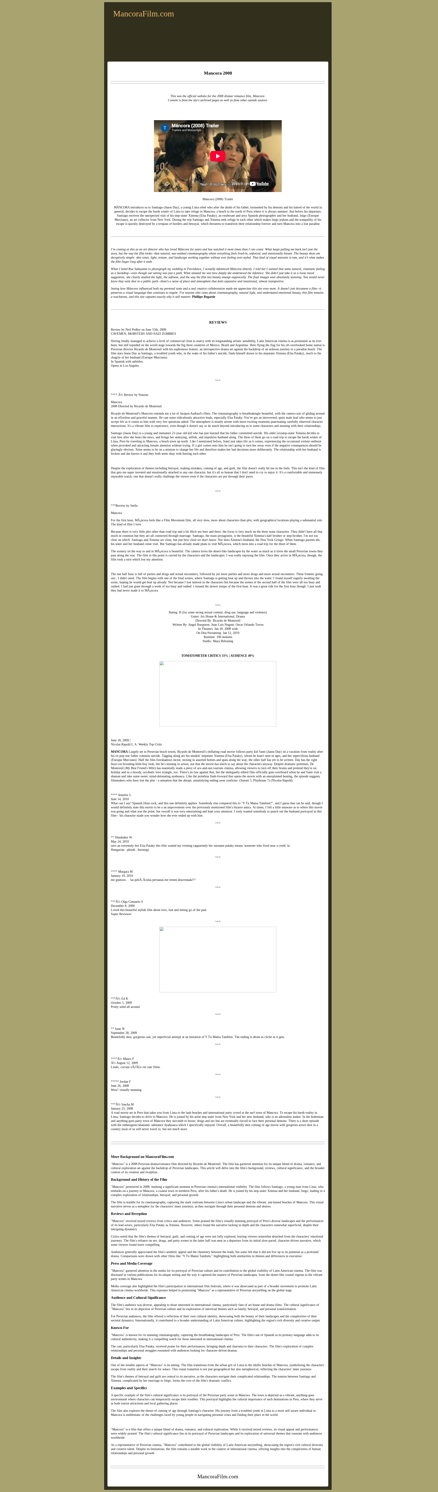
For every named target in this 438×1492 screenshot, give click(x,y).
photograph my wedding (167, 269)
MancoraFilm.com (143, 13)
